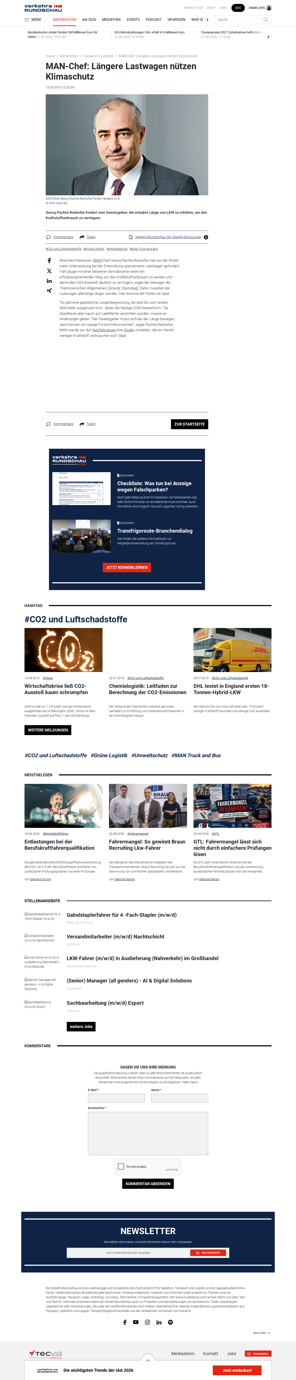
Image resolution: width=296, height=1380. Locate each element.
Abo (238, 8)
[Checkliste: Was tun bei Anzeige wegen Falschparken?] (81, 488)
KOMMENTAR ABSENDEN (148, 1183)
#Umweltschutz (149, 755)
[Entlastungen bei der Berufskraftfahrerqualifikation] (63, 806)
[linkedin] (158, 1322)
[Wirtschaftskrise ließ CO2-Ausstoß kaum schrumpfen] (63, 650)
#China (48, 678)
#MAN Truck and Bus (195, 755)
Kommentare (63, 237)
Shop (211, 8)
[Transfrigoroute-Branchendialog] (81, 536)
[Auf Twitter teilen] (49, 270)
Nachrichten (64, 20)
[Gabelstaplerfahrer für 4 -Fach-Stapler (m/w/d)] (42, 916)
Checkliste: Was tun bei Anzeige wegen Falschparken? (154, 486)
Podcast (153, 20)
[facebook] (125, 1322)
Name (155, 1090)
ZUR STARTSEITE (189, 424)
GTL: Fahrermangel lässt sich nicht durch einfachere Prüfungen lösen (233, 848)
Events (133, 20)
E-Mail (92, 1090)
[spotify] (170, 1322)
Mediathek (111, 20)
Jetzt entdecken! (237, 1370)
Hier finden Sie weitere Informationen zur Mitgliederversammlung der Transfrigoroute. (146, 541)
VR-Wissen (176, 20)
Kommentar (96, 1108)
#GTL (216, 833)
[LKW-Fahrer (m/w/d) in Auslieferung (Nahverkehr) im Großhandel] (42, 962)
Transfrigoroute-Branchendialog (155, 531)
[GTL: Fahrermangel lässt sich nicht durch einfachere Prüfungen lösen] (233, 806)
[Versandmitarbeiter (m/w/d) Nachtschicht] (42, 938)
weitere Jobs (81, 1026)
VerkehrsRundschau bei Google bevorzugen (168, 237)
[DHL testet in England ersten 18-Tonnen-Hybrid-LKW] (233, 650)
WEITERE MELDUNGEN (48, 730)
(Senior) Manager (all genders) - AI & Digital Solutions (129, 981)
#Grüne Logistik (108, 755)
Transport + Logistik (98, 56)
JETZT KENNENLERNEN (127, 567)
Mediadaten (182, 1353)
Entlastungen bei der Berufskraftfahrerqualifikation (59, 845)
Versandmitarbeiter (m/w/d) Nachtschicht (115, 937)
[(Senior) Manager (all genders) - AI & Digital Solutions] (42, 984)
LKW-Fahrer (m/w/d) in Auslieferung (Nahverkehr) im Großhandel (142, 958)
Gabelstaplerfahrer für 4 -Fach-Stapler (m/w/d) (122, 915)
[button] (148, 1357)
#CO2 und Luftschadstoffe (75, 619)
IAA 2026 (89, 20)
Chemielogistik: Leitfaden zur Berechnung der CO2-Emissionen (147, 689)
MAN (97, 260)
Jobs (222, 8)
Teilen (91, 237)
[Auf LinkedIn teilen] (49, 280)
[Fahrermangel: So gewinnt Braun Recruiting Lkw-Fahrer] (148, 806)
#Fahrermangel (137, 833)
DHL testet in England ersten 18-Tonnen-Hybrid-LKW (231, 689)
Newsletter (193, 8)
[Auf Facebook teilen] (49, 260)
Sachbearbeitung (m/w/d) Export (105, 1003)
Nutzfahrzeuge (103, 330)
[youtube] (135, 1322)
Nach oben (259, 1332)
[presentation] (268, 36)
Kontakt (210, 1353)
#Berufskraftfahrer (55, 833)
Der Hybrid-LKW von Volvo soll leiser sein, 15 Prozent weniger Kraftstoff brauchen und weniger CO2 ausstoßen (232, 709)
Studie (129, 330)
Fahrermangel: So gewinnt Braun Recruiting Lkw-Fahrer (147, 845)
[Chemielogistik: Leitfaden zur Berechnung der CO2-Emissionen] (148, 650)
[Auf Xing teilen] (49, 290)
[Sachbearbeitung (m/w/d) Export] (42, 1004)
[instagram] (147, 1322)
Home (50, 56)
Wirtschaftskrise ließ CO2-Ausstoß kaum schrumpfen (56, 689)
